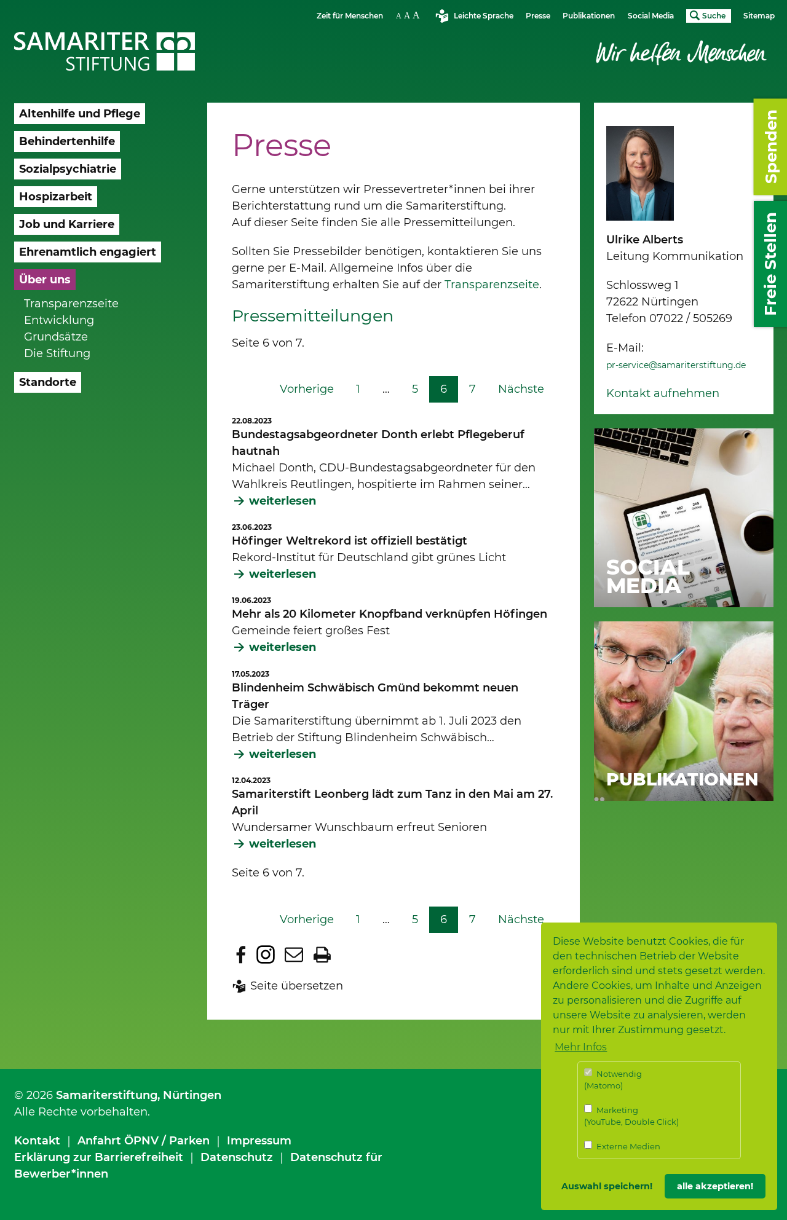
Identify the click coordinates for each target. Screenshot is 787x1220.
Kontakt (37, 1140)
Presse (538, 15)
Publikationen (589, 15)
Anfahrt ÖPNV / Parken (143, 1140)
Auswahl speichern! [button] (606, 1186)
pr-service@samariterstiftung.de (676, 365)
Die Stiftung (57, 353)
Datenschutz (236, 1157)
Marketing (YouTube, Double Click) (631, 1116)
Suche (714, 15)
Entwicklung (59, 320)
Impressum (259, 1140)
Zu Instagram (265, 954)
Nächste (521, 389)
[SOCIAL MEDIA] (683, 517)
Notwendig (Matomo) (613, 1080)
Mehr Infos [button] (581, 1047)
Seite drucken (322, 954)
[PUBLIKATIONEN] (683, 710)
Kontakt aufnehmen (662, 393)
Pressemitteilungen (313, 316)
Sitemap (759, 15)
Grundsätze (56, 337)
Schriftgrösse (409, 15)
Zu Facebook (241, 954)
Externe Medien (627, 1146)
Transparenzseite (71, 303)
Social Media (651, 15)
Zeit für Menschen (350, 15)
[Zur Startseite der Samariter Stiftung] (105, 51)
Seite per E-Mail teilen (294, 954)
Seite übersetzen (296, 986)
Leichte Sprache (483, 15)
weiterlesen (282, 501)
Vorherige (307, 389)
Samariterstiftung (106, 1095)
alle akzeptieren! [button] (715, 1186)
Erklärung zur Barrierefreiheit (98, 1157)
